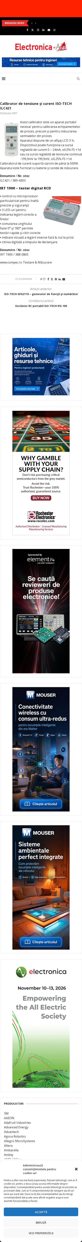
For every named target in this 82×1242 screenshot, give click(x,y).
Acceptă (41, 1212)
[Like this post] (44, 279)
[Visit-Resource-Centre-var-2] (41, 59)
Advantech (11, 1132)
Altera (8, 1145)
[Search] (78, 78)
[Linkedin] (43, 30)
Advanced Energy (16, 1127)
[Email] (49, 30)
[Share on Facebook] (48, 279)
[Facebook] (27, 30)
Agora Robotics (15, 1136)
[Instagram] (38, 30)
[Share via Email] (63, 279)
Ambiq (8, 1155)
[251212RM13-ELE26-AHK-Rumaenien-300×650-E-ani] (41, 966)
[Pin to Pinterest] (56, 279)
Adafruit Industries (17, 1122)
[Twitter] (32, 30)
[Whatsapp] (54, 30)
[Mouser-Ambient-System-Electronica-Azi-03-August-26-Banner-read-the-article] (41, 828)
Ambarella (11, 1150)
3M (6, 1113)
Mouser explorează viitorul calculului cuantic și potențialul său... (41, 23)
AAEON (9, 1118)
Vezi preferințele (41, 1233)
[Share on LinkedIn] (60, 279)
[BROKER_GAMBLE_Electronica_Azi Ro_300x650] (41, 413)
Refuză (41, 1222)
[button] (76, 1169)
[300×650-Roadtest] (41, 552)
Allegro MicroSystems (19, 1141)
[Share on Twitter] (52, 279)
